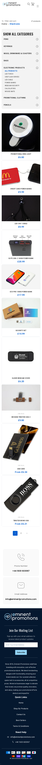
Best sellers (21, 720)
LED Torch (9, 74)
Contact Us (21, 714)
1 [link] (15, 533)
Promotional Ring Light (21, 154)
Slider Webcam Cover (21, 378)
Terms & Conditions (21, 726)
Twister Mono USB (21, 520)
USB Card (21, 469)
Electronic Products (14, 68)
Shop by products (21, 709)
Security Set (21, 330)
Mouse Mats (10, 91)
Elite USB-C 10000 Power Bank (21, 258)
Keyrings (8, 46)
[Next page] (26, 533)
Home (4, 24)
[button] (2, 13)
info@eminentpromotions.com (22, 737)
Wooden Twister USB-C (21, 417)
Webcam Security (12, 85)
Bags (6, 61)
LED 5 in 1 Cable (21, 223)
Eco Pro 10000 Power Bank (21, 292)
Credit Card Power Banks (21, 189)
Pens (6, 39)
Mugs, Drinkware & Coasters (18, 53)
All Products (11, 71)
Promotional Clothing (15, 98)
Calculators (10, 88)
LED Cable (9, 80)
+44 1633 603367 (22, 742)
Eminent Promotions (22, 758)
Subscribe (21, 652)
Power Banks (10, 83)
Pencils (7, 105)
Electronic (15, 24)
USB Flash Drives (12, 77)
